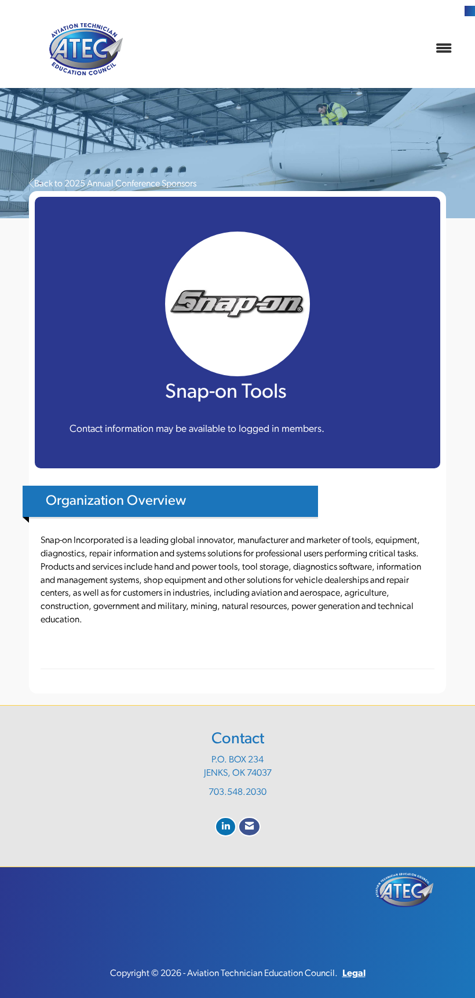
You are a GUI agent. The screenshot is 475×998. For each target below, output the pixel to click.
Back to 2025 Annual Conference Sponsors (115, 184)
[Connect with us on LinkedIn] (225, 827)
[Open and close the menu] (311, 49)
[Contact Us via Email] (249, 827)
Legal (354, 973)
